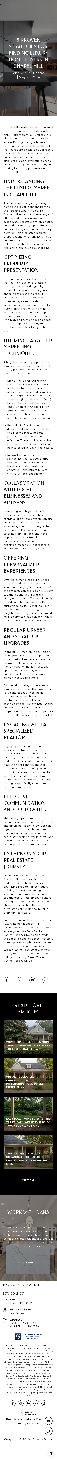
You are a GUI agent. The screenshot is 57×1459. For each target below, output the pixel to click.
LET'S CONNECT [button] (28, 1262)
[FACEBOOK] (13, 1403)
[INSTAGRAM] (21, 1403)
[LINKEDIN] (28, 1403)
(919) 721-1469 (17, 1313)
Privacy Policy (42, 1439)
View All (28, 1180)
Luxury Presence (29, 1423)
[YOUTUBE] (36, 1403)
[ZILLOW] (44, 1403)
